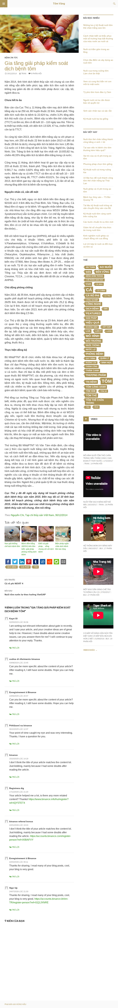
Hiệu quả (92, 322)
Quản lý (104, 358)
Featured (93, 313)
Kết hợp (107, 327)
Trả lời (15, 648)
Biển (88, 272)
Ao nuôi (106, 267)
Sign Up (13, 888)
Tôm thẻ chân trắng (95, 401)
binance (13, 755)
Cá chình (101, 291)
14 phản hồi (96, 464)
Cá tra (107, 296)
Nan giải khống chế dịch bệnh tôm (12, 544)
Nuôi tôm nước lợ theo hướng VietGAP (25, 593)
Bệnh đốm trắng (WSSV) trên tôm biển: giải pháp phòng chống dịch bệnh (29, 549)
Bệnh (7, 58)
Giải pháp (25, 567)
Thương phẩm (96, 375)
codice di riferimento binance (24, 659)
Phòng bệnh (94, 353)
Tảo (88, 407)
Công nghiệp (92, 300)
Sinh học (106, 362)
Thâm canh (92, 370)
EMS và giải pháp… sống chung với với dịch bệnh (46, 547)
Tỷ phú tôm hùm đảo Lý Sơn (97, 92)
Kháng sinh (92, 327)
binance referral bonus (21, 821)
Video (94, 419)
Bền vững (102, 272)
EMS (106, 309)
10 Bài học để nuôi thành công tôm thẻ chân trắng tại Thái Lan (98, 181)
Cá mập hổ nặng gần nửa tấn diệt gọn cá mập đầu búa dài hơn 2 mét (97, 636)
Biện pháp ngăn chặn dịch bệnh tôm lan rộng (62, 546)
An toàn (90, 267)
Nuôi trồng (93, 345)
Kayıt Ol (13, 618)
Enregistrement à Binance (22, 692)
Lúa (88, 331)
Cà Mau (99, 284)
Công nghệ (93, 304)
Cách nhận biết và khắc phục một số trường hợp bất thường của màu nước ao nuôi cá (98, 39)
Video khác (90, 650)
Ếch (96, 407)
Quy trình (90, 358)
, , (39, 515)
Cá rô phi (92, 295)
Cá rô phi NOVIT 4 (14, 582)
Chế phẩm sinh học (95, 280)
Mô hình (92, 336)
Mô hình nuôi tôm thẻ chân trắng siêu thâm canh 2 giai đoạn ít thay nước (97, 458)
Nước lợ (91, 349)
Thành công (92, 366)
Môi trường (93, 341)
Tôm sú (103, 391)
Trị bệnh (91, 382)
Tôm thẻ (91, 395)
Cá (89, 289)
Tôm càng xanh (96, 387)
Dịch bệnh (12, 567)
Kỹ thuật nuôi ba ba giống (95, 119)
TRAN (23, 74)
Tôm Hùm (90, 391)
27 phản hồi (93, 595)
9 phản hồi (36, 74)
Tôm (36, 567)
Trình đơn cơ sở (3, 3)
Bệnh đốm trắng (94, 276)
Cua (88, 284)
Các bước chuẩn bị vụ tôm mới (98, 222)
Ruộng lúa (91, 363)
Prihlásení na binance (20, 725)
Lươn (109, 331)
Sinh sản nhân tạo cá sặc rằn (97, 111)
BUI (101, 548)
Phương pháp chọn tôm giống (97, 164)
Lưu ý (98, 331)
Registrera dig (16, 788)
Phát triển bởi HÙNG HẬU (15, 1004)
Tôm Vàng (59, 3)
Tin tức (14, 58)
